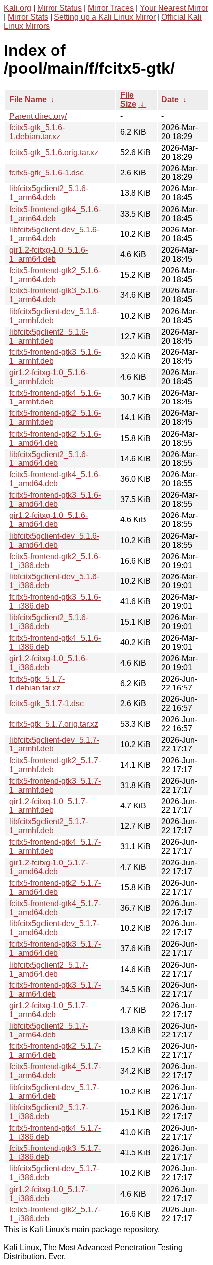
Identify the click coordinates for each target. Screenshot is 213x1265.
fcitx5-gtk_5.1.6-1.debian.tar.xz (37, 132)
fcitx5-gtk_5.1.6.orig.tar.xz (53, 152)
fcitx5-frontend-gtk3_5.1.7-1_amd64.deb (55, 948)
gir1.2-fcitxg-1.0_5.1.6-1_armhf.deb (48, 377)
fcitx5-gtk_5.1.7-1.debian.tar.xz (37, 683)
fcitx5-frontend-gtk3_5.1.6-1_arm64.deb (55, 295)
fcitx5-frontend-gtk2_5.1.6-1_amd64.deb (55, 438)
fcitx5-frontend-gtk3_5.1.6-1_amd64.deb (55, 499)
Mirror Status (59, 8)
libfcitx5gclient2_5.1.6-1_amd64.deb (48, 458)
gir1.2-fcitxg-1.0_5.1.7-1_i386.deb (48, 1194)
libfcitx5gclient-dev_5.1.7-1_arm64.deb (54, 1091)
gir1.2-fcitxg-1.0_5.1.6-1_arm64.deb (48, 254)
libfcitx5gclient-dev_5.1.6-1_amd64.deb (54, 540)
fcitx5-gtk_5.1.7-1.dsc (46, 703)
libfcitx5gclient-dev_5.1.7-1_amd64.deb (54, 928)
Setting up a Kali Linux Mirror (105, 17)
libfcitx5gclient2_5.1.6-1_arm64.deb (48, 193)
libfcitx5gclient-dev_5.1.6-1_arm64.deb (54, 234)
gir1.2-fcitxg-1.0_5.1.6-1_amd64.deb (48, 519)
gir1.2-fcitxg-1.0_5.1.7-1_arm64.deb (48, 1010)
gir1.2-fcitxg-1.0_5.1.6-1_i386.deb (48, 663)
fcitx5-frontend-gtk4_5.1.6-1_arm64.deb (55, 214)
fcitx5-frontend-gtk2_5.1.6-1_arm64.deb (55, 275)
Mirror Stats (28, 17)
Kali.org (17, 8)
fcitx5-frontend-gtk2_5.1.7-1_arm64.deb (55, 1050)
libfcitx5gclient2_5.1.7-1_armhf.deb (48, 826)
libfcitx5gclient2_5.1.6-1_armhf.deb (48, 336)
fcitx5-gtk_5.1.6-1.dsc (46, 173)
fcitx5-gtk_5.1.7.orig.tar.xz (53, 724)
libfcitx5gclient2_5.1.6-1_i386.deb (48, 622)
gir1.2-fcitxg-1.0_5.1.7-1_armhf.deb (48, 805)
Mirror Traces (111, 8)
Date (170, 99)
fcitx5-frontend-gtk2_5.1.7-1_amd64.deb (55, 887)
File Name (28, 99)
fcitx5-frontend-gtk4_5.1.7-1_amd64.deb (55, 908)
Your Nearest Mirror (174, 8)
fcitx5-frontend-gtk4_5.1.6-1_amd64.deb (55, 479)
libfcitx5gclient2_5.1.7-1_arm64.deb (48, 1030)
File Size (128, 99)
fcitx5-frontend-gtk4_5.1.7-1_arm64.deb (55, 1071)
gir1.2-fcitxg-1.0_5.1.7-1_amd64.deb (48, 867)
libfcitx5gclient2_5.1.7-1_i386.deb (48, 1112)
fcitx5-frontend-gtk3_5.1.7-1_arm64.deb (55, 989)
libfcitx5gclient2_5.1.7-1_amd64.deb (48, 969)
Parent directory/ (38, 116)
